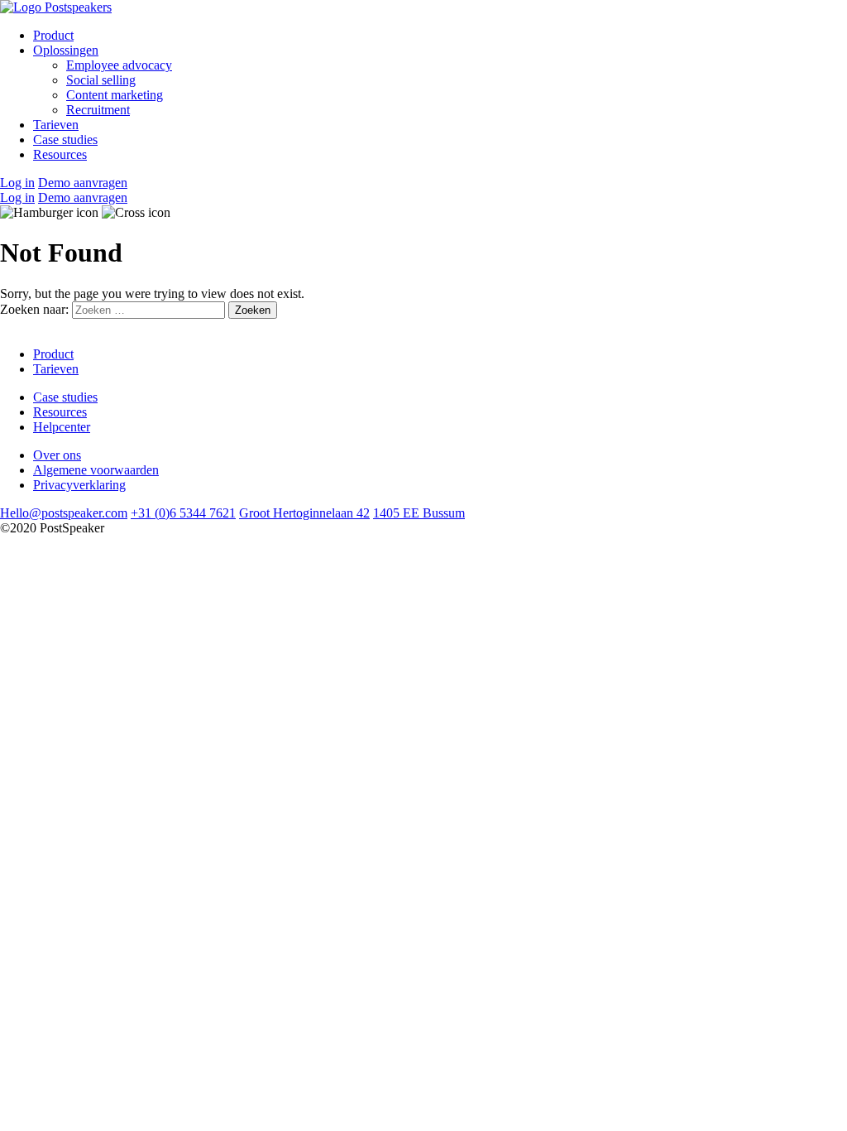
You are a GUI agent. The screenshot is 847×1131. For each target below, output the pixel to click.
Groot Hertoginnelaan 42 (304, 513)
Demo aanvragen (82, 183)
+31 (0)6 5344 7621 (183, 513)
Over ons (57, 455)
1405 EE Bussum (419, 513)
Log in (17, 183)
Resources (60, 154)
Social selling (101, 80)
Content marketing (114, 95)
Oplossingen (65, 50)
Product (53, 35)
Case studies (65, 139)
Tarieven (56, 125)
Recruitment (98, 110)
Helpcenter (61, 427)
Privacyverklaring (79, 485)
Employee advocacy (119, 65)
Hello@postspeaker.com (63, 513)
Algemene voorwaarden (96, 470)
